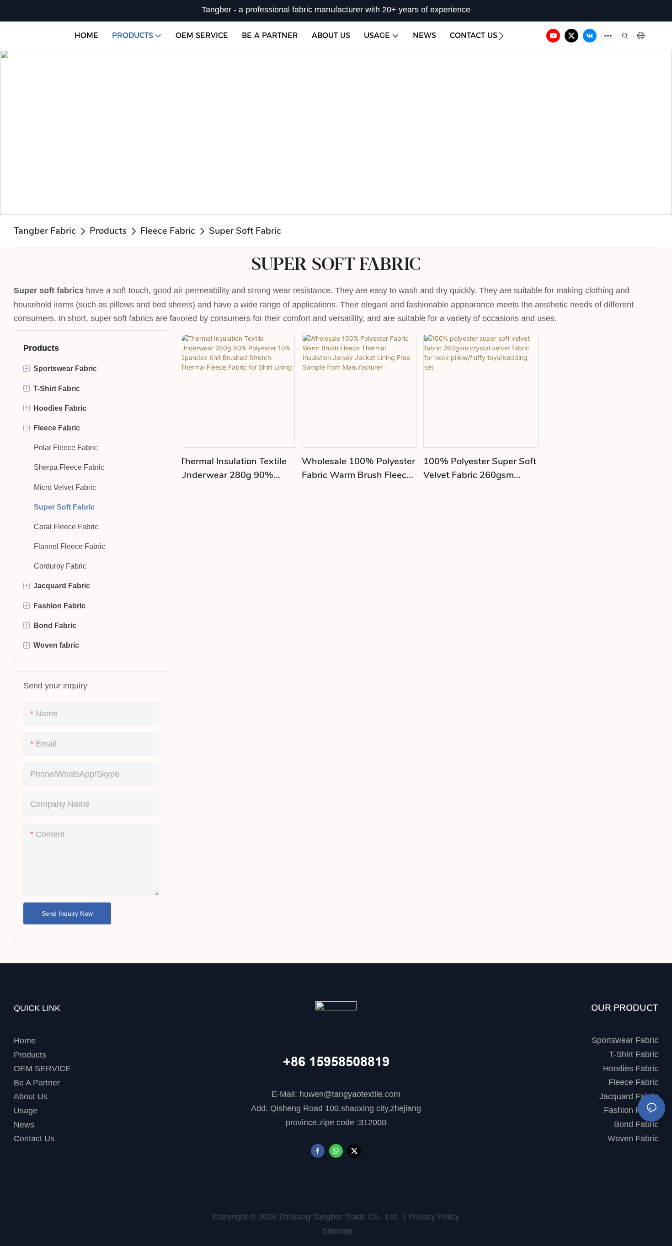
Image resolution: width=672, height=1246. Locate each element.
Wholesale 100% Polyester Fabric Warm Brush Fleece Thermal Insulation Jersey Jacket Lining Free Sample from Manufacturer (358, 468)
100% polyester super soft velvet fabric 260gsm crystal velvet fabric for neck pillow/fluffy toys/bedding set (479, 468)
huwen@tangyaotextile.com (349, 1094)
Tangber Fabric (45, 231)
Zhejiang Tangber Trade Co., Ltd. (339, 1216)
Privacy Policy (433, 1216)
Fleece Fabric (167, 231)
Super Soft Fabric (245, 231)
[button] (501, 36)
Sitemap (336, 1230)
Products (108, 231)
